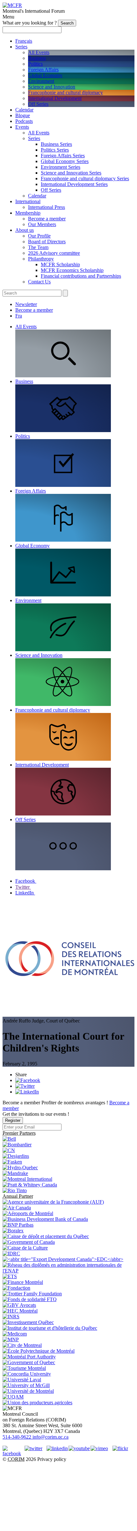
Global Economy (45, 75)
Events (22, 127)
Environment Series (60, 167)
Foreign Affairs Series (63, 155)
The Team (38, 247)
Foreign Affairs (43, 69)
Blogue (22, 115)
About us (24, 230)
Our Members (42, 224)
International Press (46, 207)
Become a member (47, 218)
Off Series (38, 104)
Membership (27, 213)
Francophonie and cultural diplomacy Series (85, 178)
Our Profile (39, 236)
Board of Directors (47, 241)
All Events (38, 52)
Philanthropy (41, 258)
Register (12, 1120)
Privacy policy (51, 1459)
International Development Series (74, 184)
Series (21, 46)
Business (37, 58)
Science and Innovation (51, 86)
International (27, 201)
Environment (41, 81)
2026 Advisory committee (54, 253)
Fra (18, 315)
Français (23, 41)
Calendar (24, 109)
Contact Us (39, 281)
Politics (35, 64)
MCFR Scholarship (60, 264)
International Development (55, 98)
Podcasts (24, 121)
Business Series (56, 144)
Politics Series (55, 150)
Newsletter (26, 304)
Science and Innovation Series (71, 172)
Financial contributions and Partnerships (81, 276)
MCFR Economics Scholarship (72, 270)
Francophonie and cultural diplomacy (65, 92)
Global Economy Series (65, 161)
